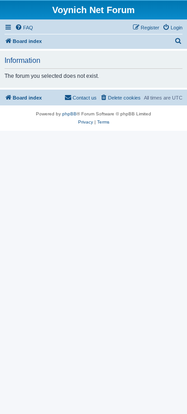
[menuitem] (24, 27)
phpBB (69, 113)
